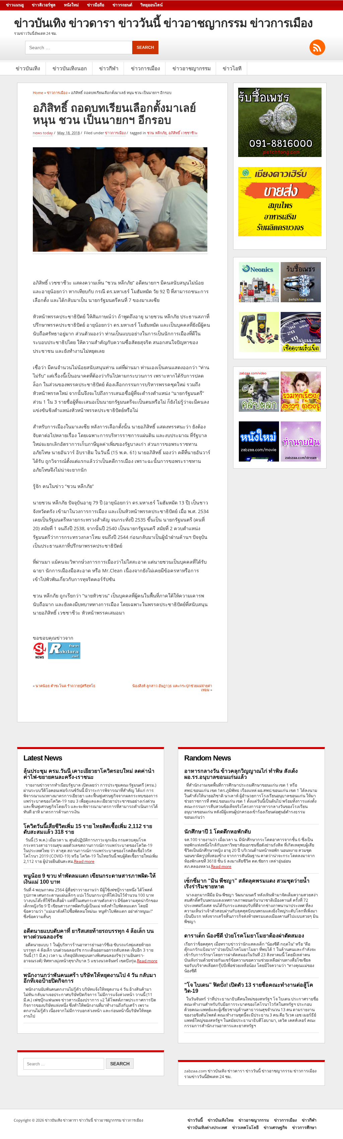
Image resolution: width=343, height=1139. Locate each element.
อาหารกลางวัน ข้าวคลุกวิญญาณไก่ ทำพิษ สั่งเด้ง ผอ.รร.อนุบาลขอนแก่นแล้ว (241, 774)
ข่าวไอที (232, 68)
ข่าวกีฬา (109, 68)
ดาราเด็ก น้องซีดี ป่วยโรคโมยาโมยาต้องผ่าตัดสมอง (244, 936)
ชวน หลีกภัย (156, 132)
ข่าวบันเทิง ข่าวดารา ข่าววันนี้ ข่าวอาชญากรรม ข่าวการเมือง (163, 22)
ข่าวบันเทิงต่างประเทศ (207, 1127)
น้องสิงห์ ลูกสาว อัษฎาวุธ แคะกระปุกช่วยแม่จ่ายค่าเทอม (172, 687)
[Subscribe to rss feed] (317, 47)
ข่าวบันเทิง (28, 68)
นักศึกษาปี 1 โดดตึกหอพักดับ (217, 831)
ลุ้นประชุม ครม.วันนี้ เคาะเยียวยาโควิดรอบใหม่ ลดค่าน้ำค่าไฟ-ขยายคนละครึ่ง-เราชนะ (88, 774)
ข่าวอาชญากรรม (192, 68)
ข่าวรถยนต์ (122, 5)
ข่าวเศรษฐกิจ (275, 1127)
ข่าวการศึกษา (304, 1127)
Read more (84, 861)
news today (43, 132)
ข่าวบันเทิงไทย (220, 1120)
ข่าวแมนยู (15, 5)
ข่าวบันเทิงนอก (70, 68)
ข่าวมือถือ (95, 5)
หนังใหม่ (71, 5)
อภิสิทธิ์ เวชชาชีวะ (183, 132)
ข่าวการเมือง (145, 68)
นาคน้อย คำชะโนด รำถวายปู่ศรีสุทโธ (65, 685)
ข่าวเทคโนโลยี (245, 1127)
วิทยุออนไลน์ (151, 5)
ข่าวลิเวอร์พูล (44, 5)
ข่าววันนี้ (195, 1120)
